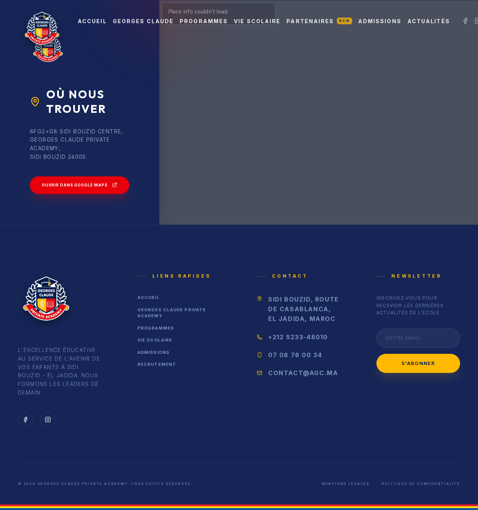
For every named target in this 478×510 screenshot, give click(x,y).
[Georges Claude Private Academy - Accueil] (42, 21)
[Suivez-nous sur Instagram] (47, 419)
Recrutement (156, 364)
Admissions (379, 21)
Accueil (92, 21)
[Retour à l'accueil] (46, 301)
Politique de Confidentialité (421, 484)
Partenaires (318, 21)
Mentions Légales (346, 484)
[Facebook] (465, 21)
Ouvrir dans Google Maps (75, 185)
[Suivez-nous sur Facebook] (25, 419)
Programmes (204, 21)
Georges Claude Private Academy (171, 313)
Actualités (428, 21)
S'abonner (418, 363)
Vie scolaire (257, 21)
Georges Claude (143, 21)
